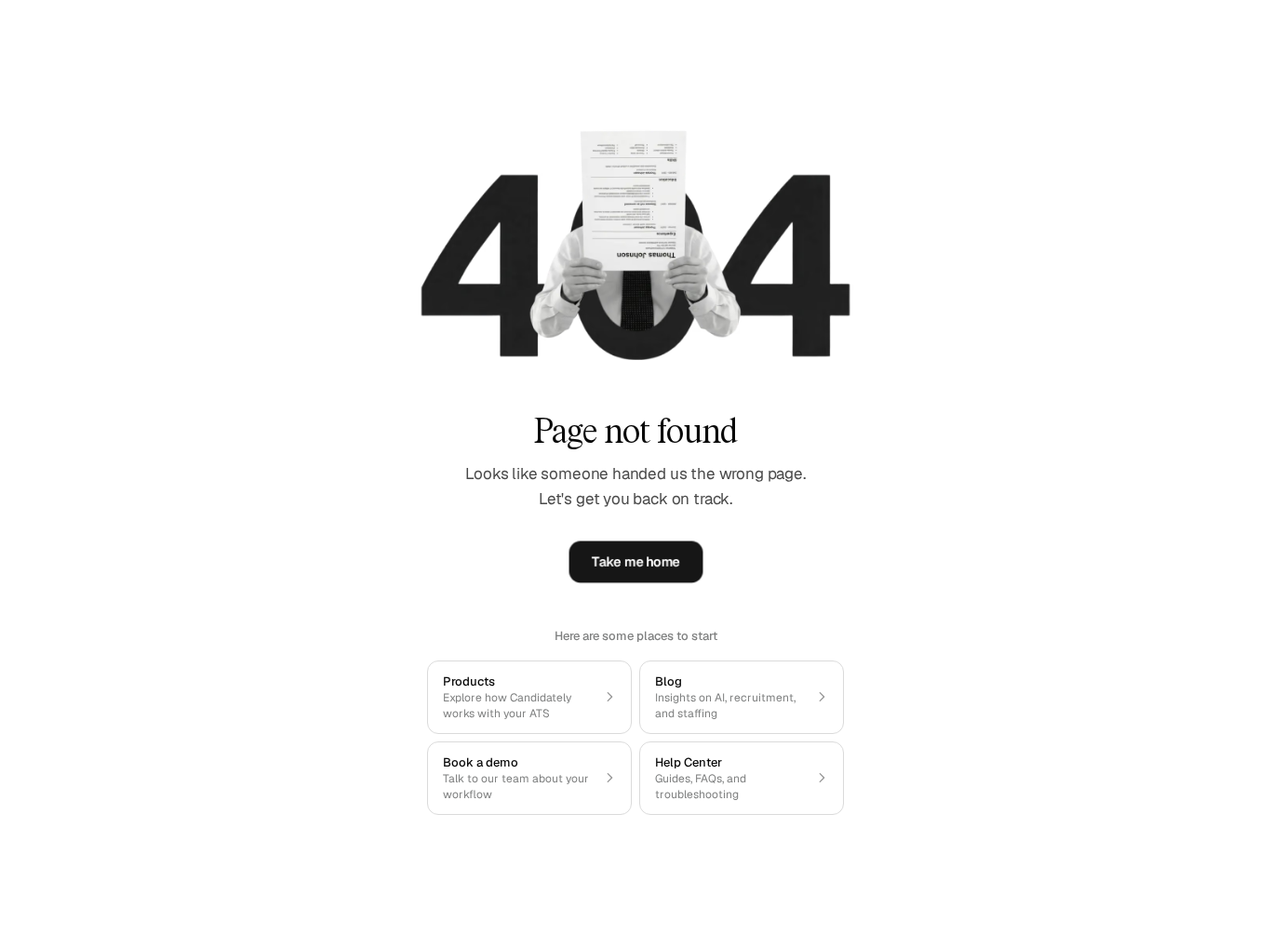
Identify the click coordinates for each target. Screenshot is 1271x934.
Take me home (636, 562)
